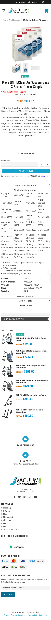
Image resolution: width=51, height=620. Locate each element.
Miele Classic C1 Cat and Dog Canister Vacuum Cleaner (31, 339)
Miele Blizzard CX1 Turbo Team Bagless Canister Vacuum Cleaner (31, 352)
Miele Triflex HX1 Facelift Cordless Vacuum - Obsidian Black (30, 411)
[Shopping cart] (46, 11)
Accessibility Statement (37, 615)
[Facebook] (14, 497)
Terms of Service (10, 529)
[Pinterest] (30, 497)
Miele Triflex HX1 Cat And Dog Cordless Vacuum (31, 395)
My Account (8, 517)
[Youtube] (35, 497)
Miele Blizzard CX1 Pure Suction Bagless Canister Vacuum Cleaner (32, 381)
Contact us (7, 523)
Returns (6, 511)
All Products (16, 20)
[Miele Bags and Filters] (25, 138)
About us (7, 520)
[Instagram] (25, 497)
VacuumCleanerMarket (18, 10)
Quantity (5, 161)
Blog (5, 514)
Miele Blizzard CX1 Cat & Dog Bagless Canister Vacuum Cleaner (31, 367)
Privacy (7, 615)
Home (5, 20)
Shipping (7, 508)
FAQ (5, 526)
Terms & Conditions (19, 615)
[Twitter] (19, 497)
